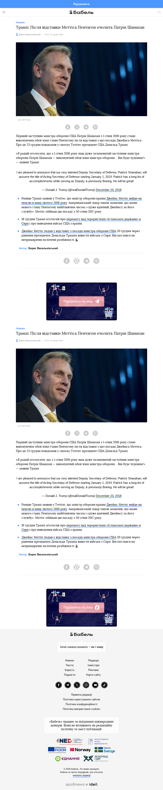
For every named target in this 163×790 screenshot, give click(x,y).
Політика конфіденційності (81, 704)
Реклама (93, 670)
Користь (70, 670)
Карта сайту (93, 674)
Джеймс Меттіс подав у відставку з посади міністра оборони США (68, 231)
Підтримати (81, 4)
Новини (69, 660)
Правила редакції (81, 694)
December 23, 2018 (108, 189)
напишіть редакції (81, 775)
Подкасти (69, 674)
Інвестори (93, 665)
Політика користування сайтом (81, 699)
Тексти (70, 665)
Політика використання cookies (81, 708)
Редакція (93, 660)
